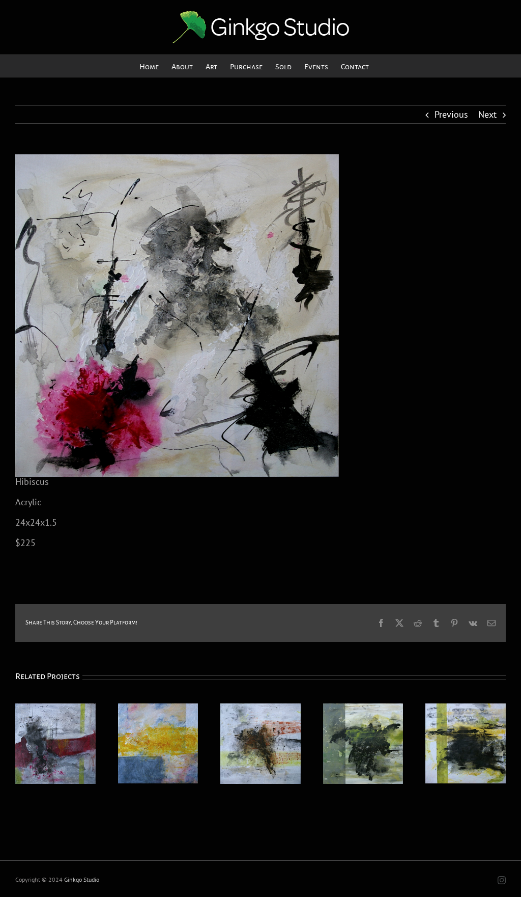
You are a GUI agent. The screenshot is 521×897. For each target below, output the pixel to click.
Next (487, 114)
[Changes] (465, 709)
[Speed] (260, 709)
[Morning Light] (158, 709)
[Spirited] (363, 709)
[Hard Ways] (55, 709)
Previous (451, 114)
